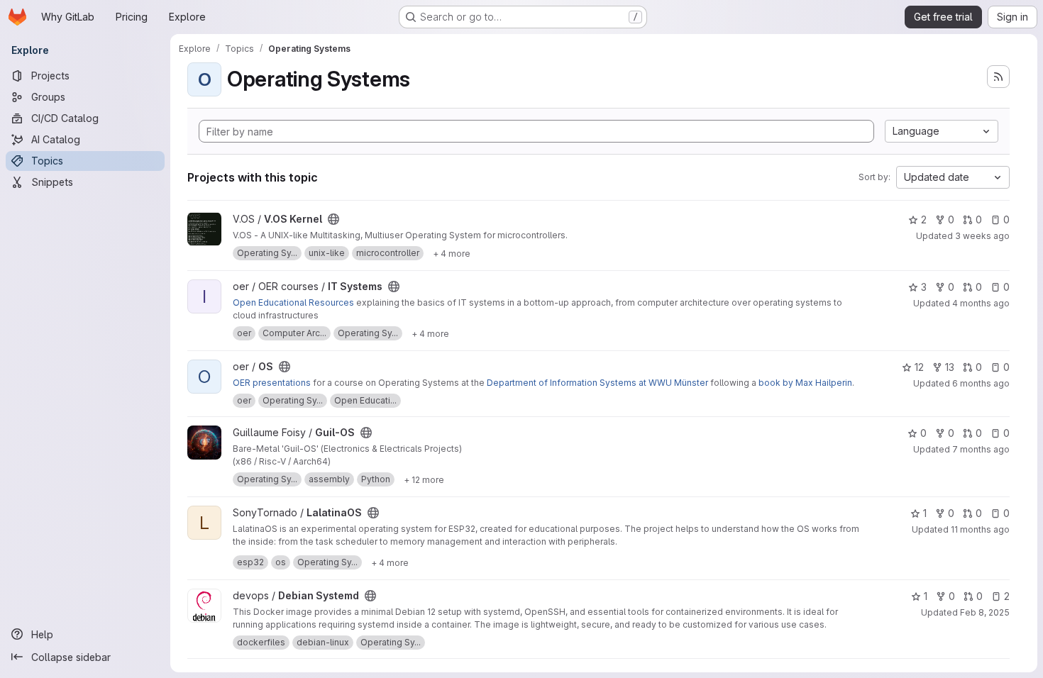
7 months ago (981, 449)
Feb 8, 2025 (985, 612)
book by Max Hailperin (805, 382)
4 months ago (981, 303)
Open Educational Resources (293, 302)
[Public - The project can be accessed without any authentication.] (333, 219)
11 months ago (980, 529)
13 (949, 367)
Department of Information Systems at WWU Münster (597, 382)
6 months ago (981, 383)
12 (919, 367)
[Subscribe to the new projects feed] (998, 76)
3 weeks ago (982, 235)
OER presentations (272, 382)
